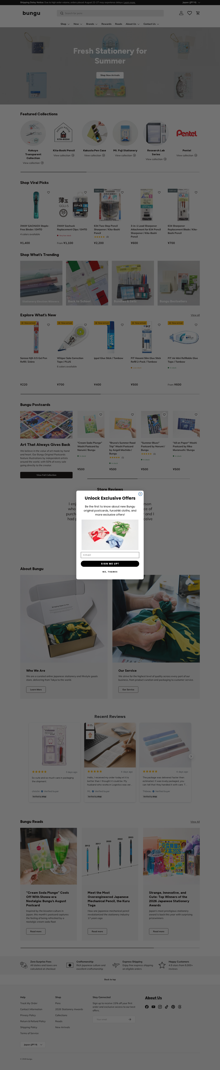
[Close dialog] (140, 494)
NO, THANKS (110, 572)
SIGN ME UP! (110, 563)
